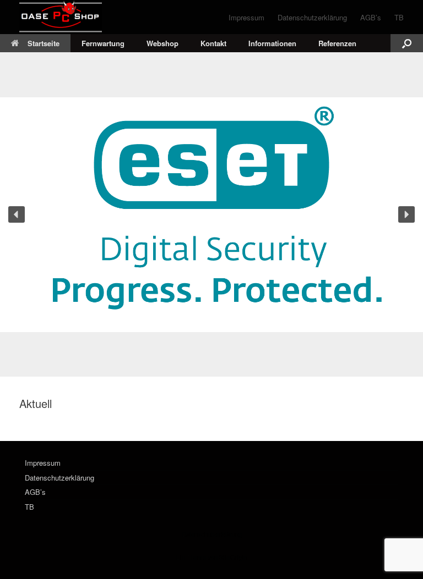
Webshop (162, 43)
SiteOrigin (233, 557)
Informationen (272, 43)
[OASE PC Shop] (60, 17)
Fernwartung (103, 43)
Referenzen (337, 43)
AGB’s (370, 17)
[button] (407, 43)
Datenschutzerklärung (312, 17)
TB (399, 17)
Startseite (43, 43)
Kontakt (213, 43)
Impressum (246, 17)
